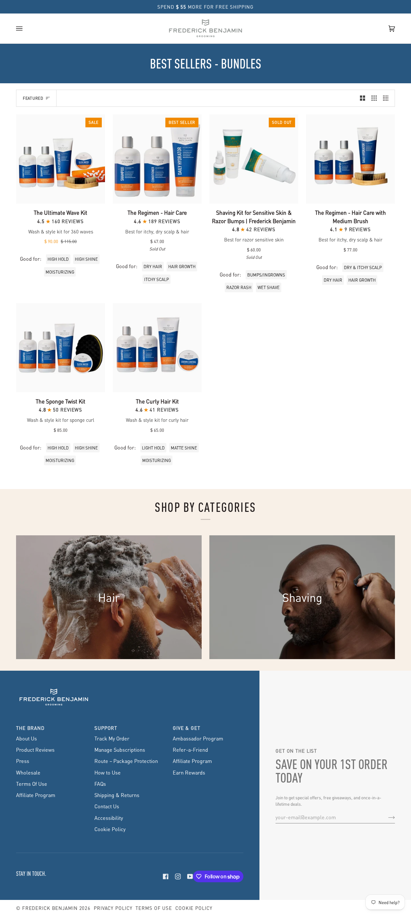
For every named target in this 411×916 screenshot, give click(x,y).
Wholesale (28, 772)
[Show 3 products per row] (374, 98)
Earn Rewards (189, 772)
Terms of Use (154, 908)
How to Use (107, 772)
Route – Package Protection (126, 760)
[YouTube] (190, 876)
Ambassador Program (198, 738)
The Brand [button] (30, 728)
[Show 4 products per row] (387, 98)
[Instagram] (178, 876)
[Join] (386, 817)
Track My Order (111, 738)
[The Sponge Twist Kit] (60, 347)
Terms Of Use (31, 783)
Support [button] (105, 728)
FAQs (100, 783)
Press (22, 760)
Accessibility (108, 817)
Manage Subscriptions (119, 749)
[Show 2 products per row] (362, 98)
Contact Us (106, 806)
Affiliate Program (35, 795)
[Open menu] (25, 28)
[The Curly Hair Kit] (157, 347)
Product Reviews (35, 749)
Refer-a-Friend (190, 749)
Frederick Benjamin (50, 908)
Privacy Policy (113, 908)
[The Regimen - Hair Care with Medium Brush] (350, 159)
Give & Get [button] (186, 728)
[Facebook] (166, 876)
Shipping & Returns (116, 795)
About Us (26, 738)
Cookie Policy (110, 829)
